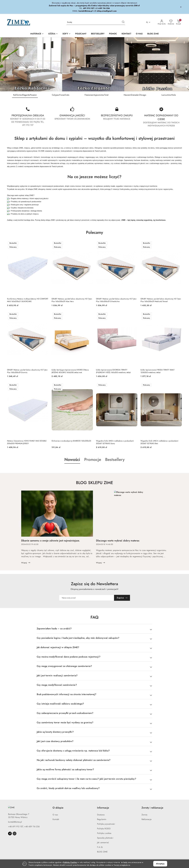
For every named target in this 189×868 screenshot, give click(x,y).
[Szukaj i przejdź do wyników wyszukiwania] (123, 22)
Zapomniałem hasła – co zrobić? (54, 628)
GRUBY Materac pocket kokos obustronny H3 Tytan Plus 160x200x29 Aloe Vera (72, 300)
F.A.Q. (100, 847)
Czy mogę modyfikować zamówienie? (57, 685)
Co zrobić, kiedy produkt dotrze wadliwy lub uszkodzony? (68, 788)
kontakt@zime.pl (15, 821)
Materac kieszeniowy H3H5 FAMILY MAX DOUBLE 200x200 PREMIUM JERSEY (27, 442)
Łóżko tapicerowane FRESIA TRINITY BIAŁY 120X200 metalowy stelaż (157, 371)
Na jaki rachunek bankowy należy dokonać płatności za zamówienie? (74, 760)
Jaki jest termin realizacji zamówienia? (57, 675)
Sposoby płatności (105, 837)
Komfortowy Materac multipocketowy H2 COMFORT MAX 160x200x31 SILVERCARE (27, 300)
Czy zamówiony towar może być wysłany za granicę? (65, 722)
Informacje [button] (103, 808)
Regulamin (101, 819)
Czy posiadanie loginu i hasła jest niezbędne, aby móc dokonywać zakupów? (78, 638)
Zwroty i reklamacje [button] (152, 808)
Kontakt (56, 819)
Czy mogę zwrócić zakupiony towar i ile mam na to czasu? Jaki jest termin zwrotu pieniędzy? (86, 779)
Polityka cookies (104, 833)
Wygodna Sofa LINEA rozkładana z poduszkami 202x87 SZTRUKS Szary (115, 442)
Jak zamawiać (103, 842)
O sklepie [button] (58, 808)
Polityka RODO (104, 828)
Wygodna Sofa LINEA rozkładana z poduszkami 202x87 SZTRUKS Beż (159, 442)
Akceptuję (160, 863)
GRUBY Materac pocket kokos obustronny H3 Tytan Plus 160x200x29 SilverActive (116, 300)
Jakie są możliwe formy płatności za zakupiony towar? (65, 769)
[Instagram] (14, 833)
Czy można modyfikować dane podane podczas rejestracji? (68, 656)
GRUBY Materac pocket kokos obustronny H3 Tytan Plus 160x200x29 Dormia (27, 371)
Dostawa (101, 814)
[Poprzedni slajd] (6, 64)
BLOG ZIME (102, 851)
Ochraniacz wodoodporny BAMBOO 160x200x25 (71, 441)
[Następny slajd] (183, 64)
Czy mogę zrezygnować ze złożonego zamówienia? (64, 666)
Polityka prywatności (106, 823)
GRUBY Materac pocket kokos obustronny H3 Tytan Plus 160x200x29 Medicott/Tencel (161, 300)
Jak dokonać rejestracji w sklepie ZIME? (58, 647)
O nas (55, 814)
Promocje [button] (92, 459)
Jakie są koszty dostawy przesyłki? (55, 732)
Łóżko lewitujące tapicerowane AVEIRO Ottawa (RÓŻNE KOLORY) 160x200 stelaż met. (70, 371)
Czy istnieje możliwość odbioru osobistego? (60, 703)
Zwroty (144, 814)
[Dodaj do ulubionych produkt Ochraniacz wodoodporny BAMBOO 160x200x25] (90, 385)
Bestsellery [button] (115, 459)
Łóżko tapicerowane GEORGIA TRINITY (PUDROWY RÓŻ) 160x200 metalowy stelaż (113, 371)
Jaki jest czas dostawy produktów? (55, 741)
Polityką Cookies (70, 862)
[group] (94, 64)
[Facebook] (10, 833)
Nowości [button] (72, 459)
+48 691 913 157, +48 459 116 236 (24, 826)
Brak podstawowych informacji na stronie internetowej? (66, 694)
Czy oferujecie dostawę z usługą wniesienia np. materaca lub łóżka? (73, 750)
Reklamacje (147, 819)
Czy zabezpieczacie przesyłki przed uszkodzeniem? (65, 713)
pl (147, 22)
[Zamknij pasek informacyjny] (181, 7)
